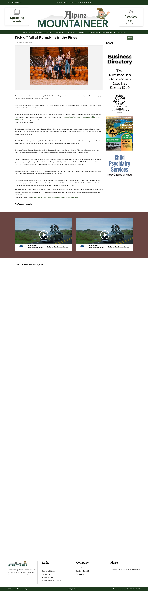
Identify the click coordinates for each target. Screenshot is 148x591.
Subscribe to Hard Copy (84, 2)
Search (130, 37)
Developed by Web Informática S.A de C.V (126, 589)
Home (25, 32)
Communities (93, 32)
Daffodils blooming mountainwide (44, 347)
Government (70, 32)
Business (82, 32)
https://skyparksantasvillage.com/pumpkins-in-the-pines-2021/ (55, 197)
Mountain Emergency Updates (40, 32)
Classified (121, 32)
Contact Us (72, 2)
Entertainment (107, 32)
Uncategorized (28, 42)
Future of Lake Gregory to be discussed (48, 540)
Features (58, 32)
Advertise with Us (62, 2)
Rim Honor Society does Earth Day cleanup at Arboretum (62, 444)
